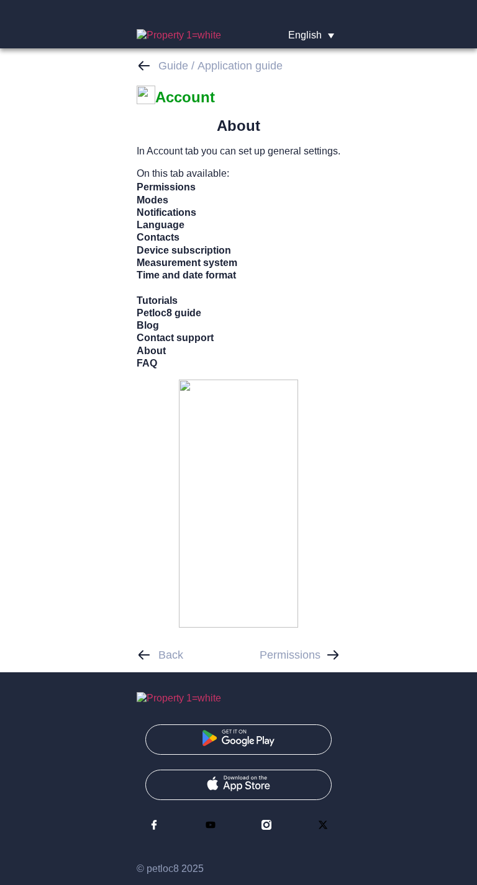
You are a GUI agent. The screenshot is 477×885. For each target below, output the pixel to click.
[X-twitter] (323, 825)
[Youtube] (211, 825)
